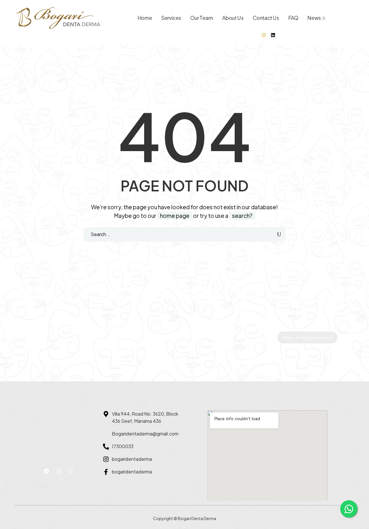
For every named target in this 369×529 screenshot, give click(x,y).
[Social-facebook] (254, 35)
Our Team (201, 17)
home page (174, 215)
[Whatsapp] (71, 471)
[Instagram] (263, 35)
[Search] (279, 234)
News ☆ (316, 17)
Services (171, 17)
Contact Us (266, 17)
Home (145, 17)
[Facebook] (46, 471)
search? (242, 215)
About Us (233, 17)
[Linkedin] (273, 35)
